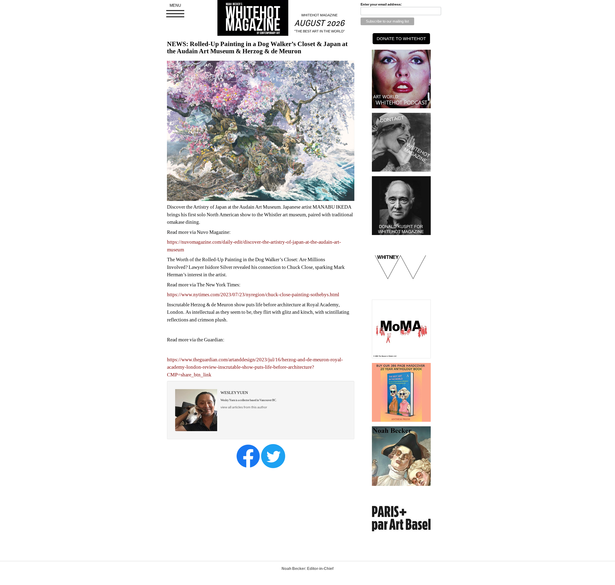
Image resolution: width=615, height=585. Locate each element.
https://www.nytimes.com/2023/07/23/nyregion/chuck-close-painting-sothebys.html (253, 294)
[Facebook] (248, 456)
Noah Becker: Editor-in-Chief (307, 569)
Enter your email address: (381, 4)
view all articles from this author (244, 407)
